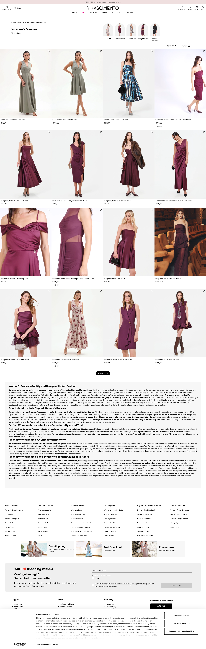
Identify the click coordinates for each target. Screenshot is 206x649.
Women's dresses (11, 506)
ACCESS (161, 606)
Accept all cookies (181, 616)
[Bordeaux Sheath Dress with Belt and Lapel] (180, 83)
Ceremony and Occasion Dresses (83, 523)
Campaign (174, 523)
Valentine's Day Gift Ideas (179, 510)
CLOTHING (93, 13)
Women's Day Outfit (177, 506)
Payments (18, 606)
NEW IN (74, 13)
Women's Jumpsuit (12, 519)
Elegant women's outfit (112, 527)
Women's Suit (43, 523)
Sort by (170, 46)
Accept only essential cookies (181, 631)
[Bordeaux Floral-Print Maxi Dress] (77, 323)
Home (13, 22)
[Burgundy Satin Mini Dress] (128, 242)
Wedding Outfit (109, 506)
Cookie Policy (65, 609)
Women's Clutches (78, 514)
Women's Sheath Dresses (14, 510)
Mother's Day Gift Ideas (178, 514)
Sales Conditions (67, 604)
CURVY (104, 13)
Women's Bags (76, 510)
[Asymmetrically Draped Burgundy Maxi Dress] (180, 164)
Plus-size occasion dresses (81, 527)
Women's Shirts (10, 527)
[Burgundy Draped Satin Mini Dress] (26, 323)
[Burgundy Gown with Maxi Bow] (180, 242)
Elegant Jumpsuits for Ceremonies (149, 506)
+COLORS (158, 126)
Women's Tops (10, 531)
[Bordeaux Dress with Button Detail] (128, 323)
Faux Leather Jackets (45, 506)
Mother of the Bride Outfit (146, 510)
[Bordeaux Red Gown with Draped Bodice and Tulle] (77, 242)
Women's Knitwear (77, 506)
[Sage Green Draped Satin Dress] (77, 83)
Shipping (17, 609)
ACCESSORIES (117, 13)
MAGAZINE (130, 13)
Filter (184, 46)
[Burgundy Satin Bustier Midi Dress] (128, 164)
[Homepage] (103, 8)
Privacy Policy (66, 606)
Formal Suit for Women (79, 536)
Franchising (111, 606)
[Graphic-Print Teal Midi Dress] (128, 83)
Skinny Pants (42, 527)
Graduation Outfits (144, 519)
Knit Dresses (9, 514)
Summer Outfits (143, 531)
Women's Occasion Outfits (114, 510)
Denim (40, 536)
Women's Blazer (43, 514)
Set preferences (180, 623)
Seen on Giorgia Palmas (179, 519)
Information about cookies (47, 644)
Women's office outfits (145, 514)
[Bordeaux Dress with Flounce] (180, 323)
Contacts (18, 604)
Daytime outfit (142, 523)
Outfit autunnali (143, 527)
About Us (110, 604)
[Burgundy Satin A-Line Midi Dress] (26, 164)
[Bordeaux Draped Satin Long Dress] (26, 242)
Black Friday (174, 527)
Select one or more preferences (101, 576)
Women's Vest (43, 519)
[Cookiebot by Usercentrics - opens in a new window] (20, 644)
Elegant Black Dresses (112, 523)
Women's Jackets (44, 510)
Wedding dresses (110, 514)
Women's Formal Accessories (82, 531)
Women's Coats (10, 536)
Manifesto (111, 609)
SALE (83, 13)
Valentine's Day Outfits (145, 536)
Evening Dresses (110, 519)
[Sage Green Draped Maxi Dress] (26, 83)
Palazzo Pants (43, 531)
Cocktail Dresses (110, 531)
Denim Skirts (9, 523)
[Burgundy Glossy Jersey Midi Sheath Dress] (77, 164)
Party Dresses (109, 536)
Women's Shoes (77, 519)
